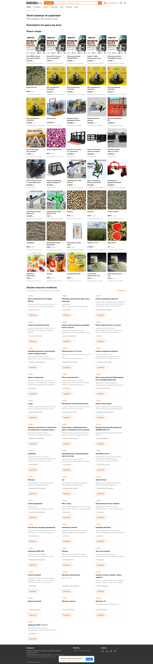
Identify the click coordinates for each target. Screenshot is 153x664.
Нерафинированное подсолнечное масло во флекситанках (41, 352)
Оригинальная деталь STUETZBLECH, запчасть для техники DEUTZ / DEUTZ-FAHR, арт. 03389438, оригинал (115, 57)
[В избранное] (43, 57)
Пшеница (70, 211)
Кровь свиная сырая (103, 403)
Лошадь (65, 551)
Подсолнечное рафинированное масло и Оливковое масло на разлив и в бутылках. (76, 429)
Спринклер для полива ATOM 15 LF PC (54, 212)
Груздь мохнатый (34, 601)
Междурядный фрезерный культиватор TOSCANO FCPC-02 (115, 181)
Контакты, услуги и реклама (81, 650)
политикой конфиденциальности (70, 660)
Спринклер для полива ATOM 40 (74, 181)
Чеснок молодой (34, 575)
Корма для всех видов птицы (74, 243)
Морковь (31, 480)
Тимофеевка (30, 243)
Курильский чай (31, 87)
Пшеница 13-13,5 (92, 243)
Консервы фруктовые (73, 274)
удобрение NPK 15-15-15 (37, 625)
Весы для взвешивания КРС (115, 119)
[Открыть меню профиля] (125, 3)
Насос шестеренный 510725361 (73, 88)
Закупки (45, 7)
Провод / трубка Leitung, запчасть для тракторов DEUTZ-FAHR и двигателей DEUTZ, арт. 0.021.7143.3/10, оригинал (95, 57)
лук (63, 480)
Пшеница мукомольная (71, 575)
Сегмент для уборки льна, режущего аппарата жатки (32, 150)
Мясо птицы (66, 503)
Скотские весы (51, 118)
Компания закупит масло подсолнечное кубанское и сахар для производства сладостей (42, 429)
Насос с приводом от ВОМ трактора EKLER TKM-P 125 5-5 (94, 181)
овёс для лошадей (103, 551)
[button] (100, 3)
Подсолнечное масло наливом (107, 503)
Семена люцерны (113, 211)
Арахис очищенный (35, 377)
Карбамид (32, 453)
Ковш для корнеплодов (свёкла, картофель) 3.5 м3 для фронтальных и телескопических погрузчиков (54, 181)
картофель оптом (102, 453)
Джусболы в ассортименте (30, 274)
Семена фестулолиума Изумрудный (54, 243)
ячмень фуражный (35, 503)
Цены (61, 7)
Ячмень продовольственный (107, 299)
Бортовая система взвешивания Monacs (73, 119)
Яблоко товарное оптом (54, 149)
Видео (76, 7)
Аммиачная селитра (69, 527)
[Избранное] (120, 3)
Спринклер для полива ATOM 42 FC (33, 212)
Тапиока (49, 274)
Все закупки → (122, 290)
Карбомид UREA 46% (36, 551)
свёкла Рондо (101, 480)
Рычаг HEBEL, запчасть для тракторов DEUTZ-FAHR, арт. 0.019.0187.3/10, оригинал (33, 57)
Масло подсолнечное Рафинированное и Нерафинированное (110, 378)
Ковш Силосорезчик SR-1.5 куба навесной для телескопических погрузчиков (33, 181)
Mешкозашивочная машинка (93, 119)
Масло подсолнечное (70, 377)
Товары (28, 7)
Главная (28, 10)
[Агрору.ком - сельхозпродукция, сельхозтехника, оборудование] (34, 3)
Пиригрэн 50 (101, 601)
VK (103, 651)
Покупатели (54, 7)
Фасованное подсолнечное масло (75, 403)
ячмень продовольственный (107, 351)
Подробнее (32, 315)
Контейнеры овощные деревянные (41, 527)
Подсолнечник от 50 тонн (72, 351)
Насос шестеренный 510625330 (32, 119)
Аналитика (69, 7)
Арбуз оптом (112, 243)
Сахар (30, 403)
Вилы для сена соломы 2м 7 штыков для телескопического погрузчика (74, 150)
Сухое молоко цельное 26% (115, 274)
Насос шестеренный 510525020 (114, 88)
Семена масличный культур (38, 325)
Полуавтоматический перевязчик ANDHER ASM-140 (109, 428)
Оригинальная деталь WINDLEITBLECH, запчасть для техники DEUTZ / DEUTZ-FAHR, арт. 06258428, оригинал (74, 57)
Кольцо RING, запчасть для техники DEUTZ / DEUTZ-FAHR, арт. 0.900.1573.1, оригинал (54, 57)
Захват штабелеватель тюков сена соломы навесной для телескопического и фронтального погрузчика (94, 150)
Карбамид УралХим (103, 527)
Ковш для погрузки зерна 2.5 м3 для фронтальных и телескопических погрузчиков (114, 150)
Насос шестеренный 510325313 (93, 88)
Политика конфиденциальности (45, 657)
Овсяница (90, 211)
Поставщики (37, 7)
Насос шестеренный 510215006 (53, 88)
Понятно (89, 659)
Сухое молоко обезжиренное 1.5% (93, 274)
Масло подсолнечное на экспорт (108, 325)
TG (111, 651)
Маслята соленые (68, 601)
